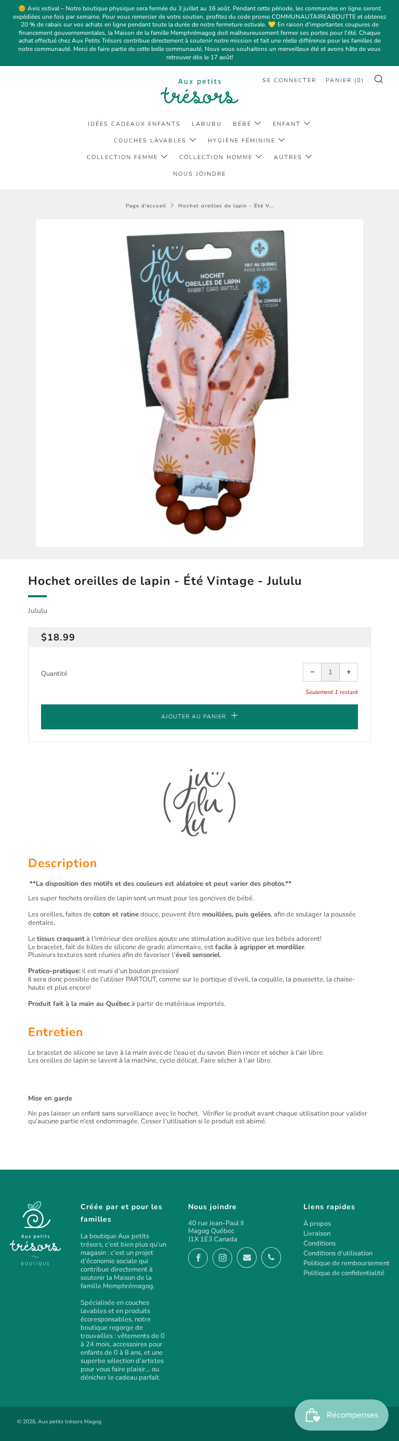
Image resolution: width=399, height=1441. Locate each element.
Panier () (345, 80)
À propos (317, 1223)
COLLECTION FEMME (122, 157)
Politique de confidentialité (343, 1273)
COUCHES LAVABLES (150, 141)
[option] (199, 383)
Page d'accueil (146, 205)
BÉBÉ (242, 124)
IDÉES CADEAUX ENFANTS (134, 124)
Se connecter (289, 80)
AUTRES (288, 157)
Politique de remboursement (346, 1263)
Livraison (316, 1233)
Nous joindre (199, 174)
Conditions (319, 1243)
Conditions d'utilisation (338, 1253)
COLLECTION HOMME (215, 157)
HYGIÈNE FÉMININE (241, 141)
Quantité (54, 673)
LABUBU (207, 124)
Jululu (37, 610)
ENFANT (287, 124)
